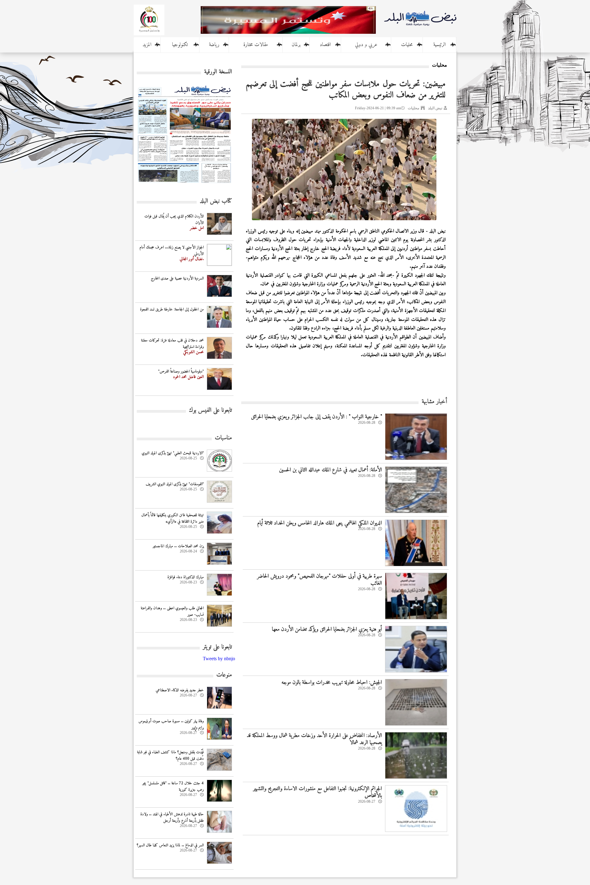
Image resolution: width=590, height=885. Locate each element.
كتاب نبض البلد (216, 201)
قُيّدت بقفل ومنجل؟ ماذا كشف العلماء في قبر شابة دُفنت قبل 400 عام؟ (170, 755)
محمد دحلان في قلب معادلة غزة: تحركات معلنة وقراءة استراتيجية (172, 343)
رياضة (214, 44)
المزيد (147, 44)
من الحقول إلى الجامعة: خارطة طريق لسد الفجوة (172, 309)
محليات (407, 44)
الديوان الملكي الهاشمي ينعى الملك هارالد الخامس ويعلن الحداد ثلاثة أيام (319, 523)
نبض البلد (435, 108)
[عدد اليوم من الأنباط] (184, 184)
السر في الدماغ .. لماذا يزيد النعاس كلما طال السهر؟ (170, 845)
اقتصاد (325, 44)
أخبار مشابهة (434, 401)
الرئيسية (439, 44)
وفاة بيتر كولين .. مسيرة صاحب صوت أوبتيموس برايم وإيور (171, 724)
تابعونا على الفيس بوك (210, 410)
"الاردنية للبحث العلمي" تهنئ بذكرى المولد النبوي (173, 453)
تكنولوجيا (180, 44)
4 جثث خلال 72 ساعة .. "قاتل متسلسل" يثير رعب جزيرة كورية (173, 786)
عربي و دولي (366, 44)
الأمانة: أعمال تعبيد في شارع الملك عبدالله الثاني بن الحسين (330, 470)
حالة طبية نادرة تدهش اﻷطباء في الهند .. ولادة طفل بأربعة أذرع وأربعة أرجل (172, 817)
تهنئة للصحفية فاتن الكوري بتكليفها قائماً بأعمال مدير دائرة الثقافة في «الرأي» (172, 518)
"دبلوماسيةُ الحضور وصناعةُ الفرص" (181, 371)
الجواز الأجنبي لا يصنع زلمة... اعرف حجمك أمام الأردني (172, 250)
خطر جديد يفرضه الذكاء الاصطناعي (180, 690)
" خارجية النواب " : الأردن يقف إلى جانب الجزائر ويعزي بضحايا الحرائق (316, 417)
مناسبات (223, 438)
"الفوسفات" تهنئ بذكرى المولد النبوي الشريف (175, 484)
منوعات (224, 675)
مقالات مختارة (255, 44)
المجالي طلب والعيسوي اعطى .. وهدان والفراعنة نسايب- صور (172, 611)
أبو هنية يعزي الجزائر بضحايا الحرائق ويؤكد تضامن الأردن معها (327, 629)
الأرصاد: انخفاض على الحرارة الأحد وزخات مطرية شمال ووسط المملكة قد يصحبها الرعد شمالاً (314, 739)
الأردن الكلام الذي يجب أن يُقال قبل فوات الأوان (174, 219)
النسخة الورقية (218, 72)
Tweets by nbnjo (219, 658)
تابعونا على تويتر (217, 647)
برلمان (296, 44)
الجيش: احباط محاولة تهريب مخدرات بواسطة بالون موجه (331, 682)
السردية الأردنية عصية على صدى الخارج (177, 278)
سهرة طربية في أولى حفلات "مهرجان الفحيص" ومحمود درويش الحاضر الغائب (319, 579)
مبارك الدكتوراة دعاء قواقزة (185, 577)
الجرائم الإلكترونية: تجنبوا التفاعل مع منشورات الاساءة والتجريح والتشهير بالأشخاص (317, 792)
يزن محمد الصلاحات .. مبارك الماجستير (178, 546)
